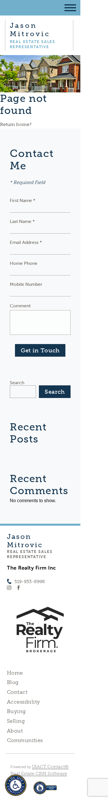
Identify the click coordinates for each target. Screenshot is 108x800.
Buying (16, 711)
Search (17, 382)
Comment (20, 305)
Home (15, 673)
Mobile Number (26, 284)
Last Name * (22, 221)
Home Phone (23, 263)
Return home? (15, 124)
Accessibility (23, 702)
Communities (25, 740)
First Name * (22, 200)
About (15, 731)
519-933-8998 (29, 581)
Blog (13, 682)
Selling (16, 721)
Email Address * (26, 242)
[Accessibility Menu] (15, 785)
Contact (17, 692)
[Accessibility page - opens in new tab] (45, 790)
